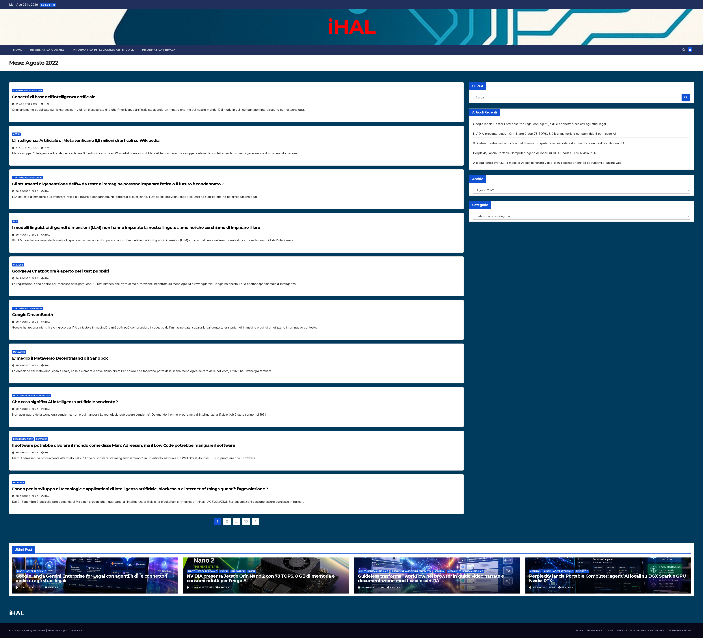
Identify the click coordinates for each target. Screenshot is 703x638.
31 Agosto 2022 (27, 104)
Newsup (60, 630)
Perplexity (582, 571)
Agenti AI (535, 571)
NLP (15, 221)
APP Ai (16, 134)
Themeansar (75, 630)
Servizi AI (439, 571)
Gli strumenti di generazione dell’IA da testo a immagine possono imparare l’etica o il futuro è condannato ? (118, 184)
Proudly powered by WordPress (27, 630)
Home (17, 49)
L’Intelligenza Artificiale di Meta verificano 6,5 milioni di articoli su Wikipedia (85, 140)
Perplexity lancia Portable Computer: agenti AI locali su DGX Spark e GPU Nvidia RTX (534, 153)
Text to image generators (27, 178)
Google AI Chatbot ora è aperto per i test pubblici (60, 271)
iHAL (351, 27)
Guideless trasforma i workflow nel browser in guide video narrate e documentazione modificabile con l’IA (548, 143)
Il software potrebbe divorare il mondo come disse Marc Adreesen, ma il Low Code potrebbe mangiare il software (124, 445)
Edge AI (224, 571)
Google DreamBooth (32, 314)
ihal (47, 104)
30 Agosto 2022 (27, 191)
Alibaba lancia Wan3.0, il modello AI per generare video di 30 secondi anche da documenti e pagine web (547, 163)
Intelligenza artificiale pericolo (31, 395)
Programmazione (23, 439)
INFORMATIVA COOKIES (47, 49)
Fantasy (54, 587)
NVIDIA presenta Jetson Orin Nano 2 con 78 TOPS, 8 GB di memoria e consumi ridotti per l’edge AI (544, 133)
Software (41, 439)
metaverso (19, 352)
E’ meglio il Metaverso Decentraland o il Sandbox (60, 358)
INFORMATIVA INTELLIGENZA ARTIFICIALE (103, 49)
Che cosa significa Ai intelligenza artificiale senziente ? (65, 401)
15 (246, 521)
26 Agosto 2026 (30, 587)
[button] (683, 50)
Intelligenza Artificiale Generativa (411, 571)
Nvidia (251, 571)
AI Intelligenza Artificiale (27, 90)
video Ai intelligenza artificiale (465, 571)
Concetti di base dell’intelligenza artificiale (53, 96)
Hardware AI (238, 571)
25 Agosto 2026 (544, 587)
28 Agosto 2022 (27, 496)
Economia (18, 483)
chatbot (18, 265)
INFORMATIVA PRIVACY (159, 49)
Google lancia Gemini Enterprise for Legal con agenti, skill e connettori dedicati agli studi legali (539, 124)
